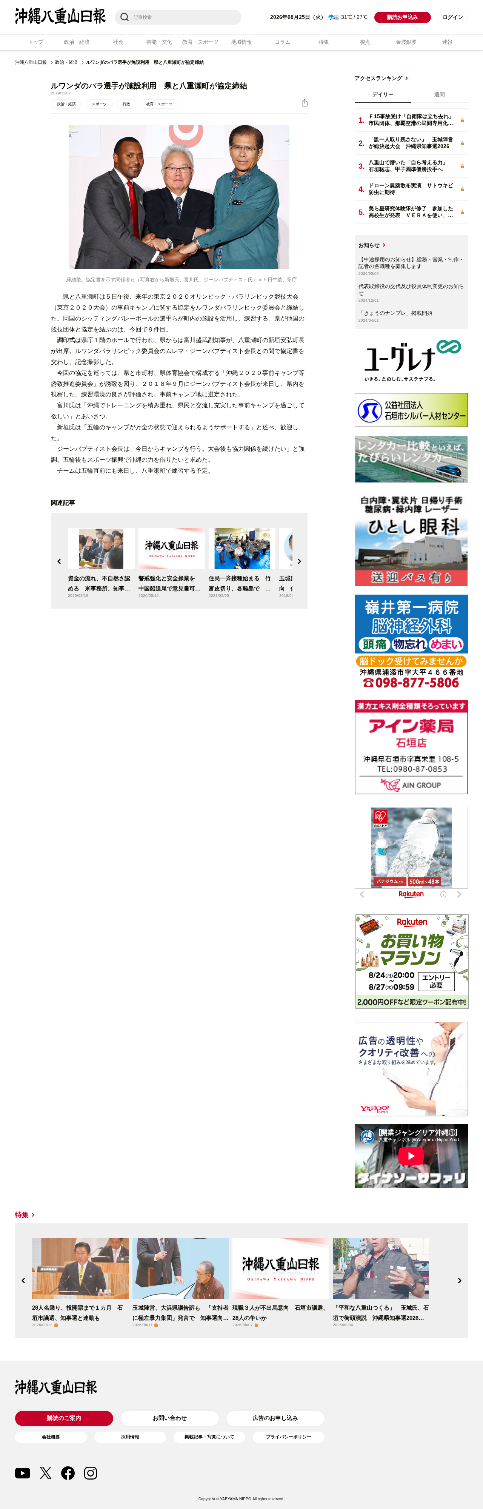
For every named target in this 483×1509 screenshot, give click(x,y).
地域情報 (241, 42)
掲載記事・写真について (209, 1437)
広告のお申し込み (275, 1418)
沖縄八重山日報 (31, 62)
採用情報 (130, 1437)
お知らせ (369, 245)
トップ (35, 42)
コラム (282, 42)
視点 (365, 42)
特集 (323, 42)
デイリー (383, 94)
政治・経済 (77, 42)
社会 (118, 42)
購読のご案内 (64, 1418)
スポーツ (99, 104)
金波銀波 (406, 42)
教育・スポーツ (200, 42)
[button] (59, 561)
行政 (126, 104)
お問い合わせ (170, 1418)
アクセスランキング (378, 78)
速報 (447, 42)
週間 (439, 94)
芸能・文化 (159, 42)
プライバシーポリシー (288, 1437)
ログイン (453, 17)
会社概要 (51, 1437)
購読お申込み (402, 17)
